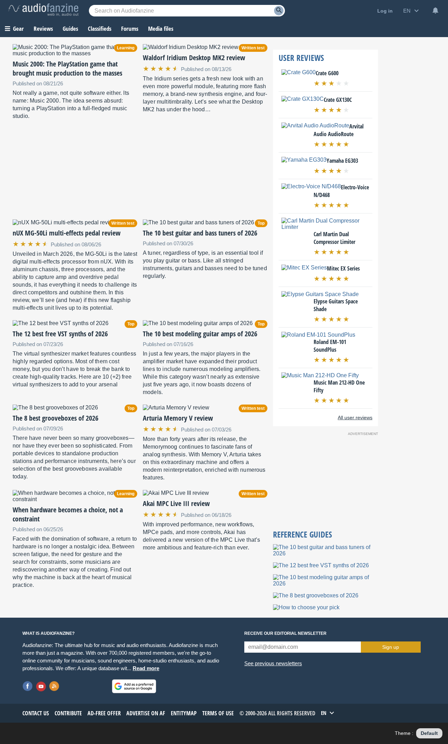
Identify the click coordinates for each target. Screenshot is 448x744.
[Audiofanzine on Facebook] (27, 686)
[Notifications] (435, 10)
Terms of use (218, 713)
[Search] (279, 10)
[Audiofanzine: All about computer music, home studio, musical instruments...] (43, 10)
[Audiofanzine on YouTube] (41, 686)
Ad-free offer (104, 713)
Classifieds (99, 28)
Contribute (68, 713)
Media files (160, 28)
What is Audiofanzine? (48, 633)
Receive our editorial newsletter (285, 633)
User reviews (301, 57)
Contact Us (35, 713)
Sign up (390, 647)
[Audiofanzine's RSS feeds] (54, 686)
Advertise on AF (145, 713)
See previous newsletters (273, 663)
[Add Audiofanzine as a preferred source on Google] (134, 686)
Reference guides (302, 534)
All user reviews (355, 417)
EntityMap (184, 713)
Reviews (43, 28)
